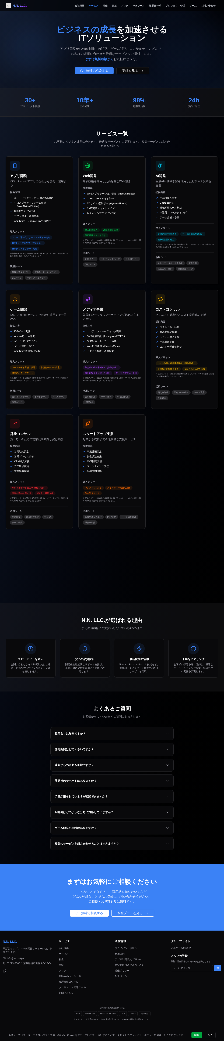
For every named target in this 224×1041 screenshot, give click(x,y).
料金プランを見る (130, 913)
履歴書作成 (155, 5)
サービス (94, 5)
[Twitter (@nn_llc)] (4, 971)
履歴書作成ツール (68, 981)
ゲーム (193, 5)
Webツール (138, 5)
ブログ (124, 5)
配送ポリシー (122, 976)
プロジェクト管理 (175, 5)
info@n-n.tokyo (15, 958)
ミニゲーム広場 (179, 947)
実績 (114, 5)
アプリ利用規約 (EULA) (128, 959)
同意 (196, 1035)
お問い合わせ (208, 5)
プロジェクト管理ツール (72, 987)
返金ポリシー (122, 970)
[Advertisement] (111, 559)
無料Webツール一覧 (70, 976)
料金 (105, 5)
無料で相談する (97, 71)
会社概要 (80, 5)
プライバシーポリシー (127, 948)
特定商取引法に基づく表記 (129, 965)
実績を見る (130, 71)
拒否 (210, 1035)
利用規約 (120, 953)
